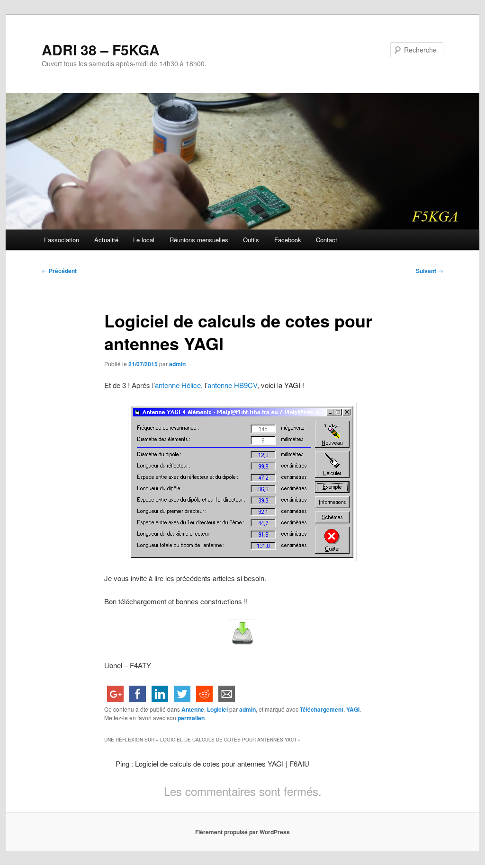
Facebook (287, 239)
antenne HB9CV (232, 385)
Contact (326, 239)
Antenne (192, 709)
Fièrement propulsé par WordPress (242, 832)
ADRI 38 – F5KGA (101, 49)
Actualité (106, 239)
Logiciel (217, 709)
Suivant (429, 270)
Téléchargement (321, 709)
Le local (143, 239)
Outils (251, 239)
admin (177, 364)
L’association (61, 239)
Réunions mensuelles (199, 239)
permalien (191, 718)
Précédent (59, 270)
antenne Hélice (178, 385)
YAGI (352, 709)
